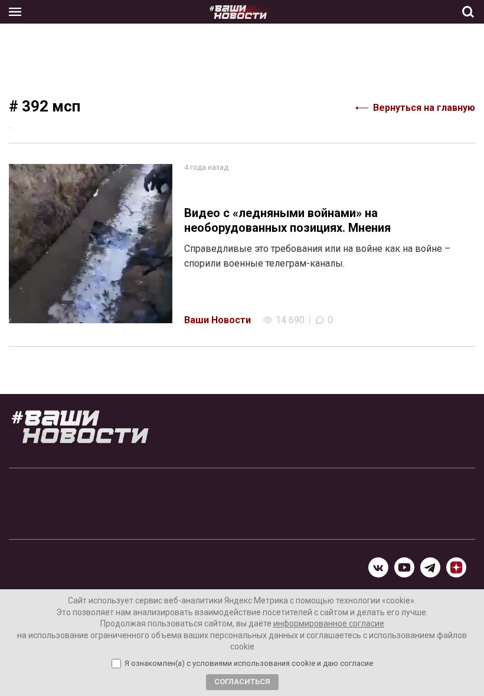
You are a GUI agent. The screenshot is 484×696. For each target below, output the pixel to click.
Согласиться (242, 681)
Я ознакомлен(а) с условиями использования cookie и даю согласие (249, 663)
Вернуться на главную (424, 107)
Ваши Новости (217, 320)
